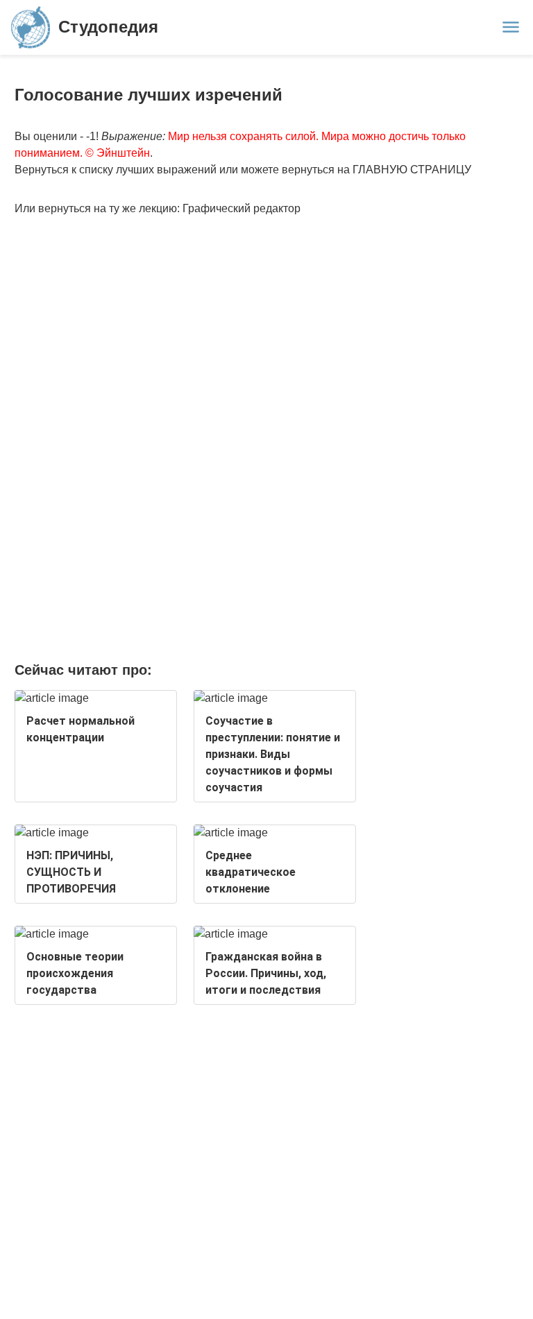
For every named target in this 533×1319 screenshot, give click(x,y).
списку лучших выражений (148, 169)
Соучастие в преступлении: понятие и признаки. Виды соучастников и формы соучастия (272, 754)
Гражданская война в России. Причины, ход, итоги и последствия (265, 973)
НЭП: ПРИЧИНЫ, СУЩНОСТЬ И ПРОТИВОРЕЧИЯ (71, 872)
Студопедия (108, 26)
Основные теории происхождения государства (75, 973)
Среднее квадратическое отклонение (250, 872)
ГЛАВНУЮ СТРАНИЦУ (412, 169)
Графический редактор (242, 208)
